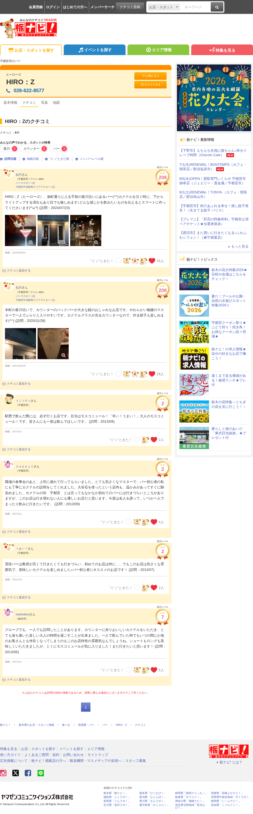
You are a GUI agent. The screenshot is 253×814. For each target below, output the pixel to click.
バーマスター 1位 (25, 183)
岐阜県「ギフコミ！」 (188, 797)
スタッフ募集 (135, 761)
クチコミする (152, 84)
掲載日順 (33, 159)
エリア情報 (162, 50)
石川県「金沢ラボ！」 (117, 805)
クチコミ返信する (19, 270)
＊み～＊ (22, 548)
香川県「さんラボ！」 (153, 801)
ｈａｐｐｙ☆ (25, 466)
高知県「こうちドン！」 (226, 805)
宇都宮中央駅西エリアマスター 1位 (35, 187)
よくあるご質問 (36, 755)
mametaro (22, 614)
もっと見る (240, 246)
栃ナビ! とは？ (231, 762)
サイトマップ (97, 755)
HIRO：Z (20, 82)
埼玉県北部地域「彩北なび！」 (190, 806)
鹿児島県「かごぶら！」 (154, 805)
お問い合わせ (73, 755)
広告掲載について (14, 761)
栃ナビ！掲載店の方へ (48, 761)
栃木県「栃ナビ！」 (116, 793)
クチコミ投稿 (130, 7)
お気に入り (152, 75)
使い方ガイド (10, 755)
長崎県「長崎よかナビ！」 (227, 793)
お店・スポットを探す (34, 50)
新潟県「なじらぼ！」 (153, 797)
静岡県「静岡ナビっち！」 (191, 793)
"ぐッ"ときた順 (59, 159)
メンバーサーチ (102, 7)
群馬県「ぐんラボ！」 (117, 801)
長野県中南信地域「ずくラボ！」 (231, 797)
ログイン (53, 7)
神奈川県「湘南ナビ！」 (190, 801)
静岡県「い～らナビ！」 (226, 801)
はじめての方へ (75, 7)
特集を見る (225, 50)
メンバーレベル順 (92, 159)
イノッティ (23, 400)
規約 (55, 755)
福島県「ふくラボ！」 (117, 797)
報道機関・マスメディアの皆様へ (96, 761)
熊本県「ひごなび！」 (153, 793)
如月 (19, 174)
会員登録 (36, 7)
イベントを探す (98, 50)
